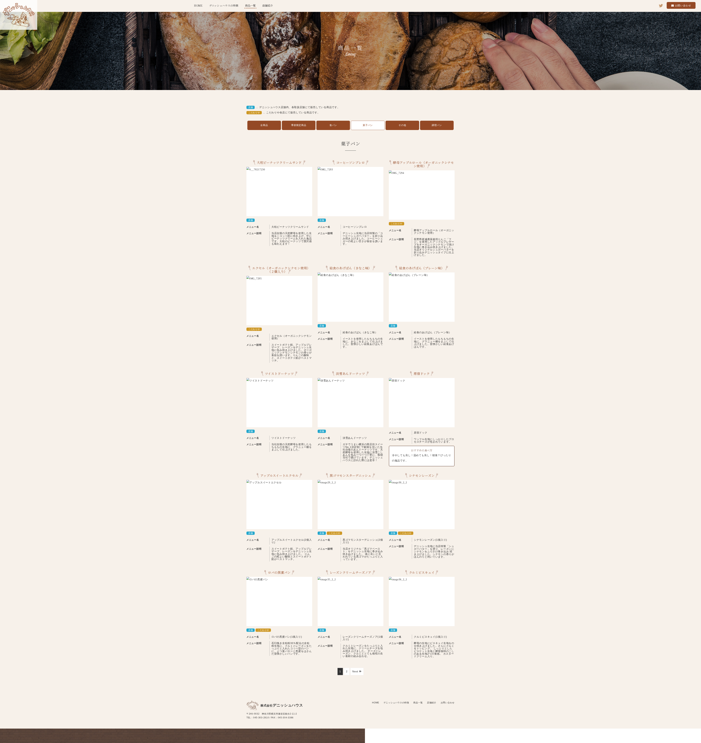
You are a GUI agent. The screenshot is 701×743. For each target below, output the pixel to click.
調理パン (437, 125)
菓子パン (368, 125)
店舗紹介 (267, 5)
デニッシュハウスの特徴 (223, 5)
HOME (198, 5)
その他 (402, 125)
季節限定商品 (298, 125)
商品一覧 (250, 5)
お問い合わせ (683, 5)
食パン (333, 125)
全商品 (264, 125)
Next (355, 671)
